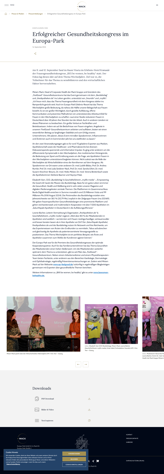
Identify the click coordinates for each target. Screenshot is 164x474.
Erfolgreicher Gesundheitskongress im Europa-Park (66, 14)
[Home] (82, 7)
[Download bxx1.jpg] (68, 347)
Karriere (129, 442)
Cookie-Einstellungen (74, 464)
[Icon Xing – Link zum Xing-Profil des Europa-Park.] (93, 461)
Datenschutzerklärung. (13, 464)
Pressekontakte (132, 438)
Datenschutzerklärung (135, 461)
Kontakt (129, 434)
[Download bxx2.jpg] (126, 339)
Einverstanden (74, 454)
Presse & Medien (18, 14)
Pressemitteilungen (36, 14)
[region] (46, 459)
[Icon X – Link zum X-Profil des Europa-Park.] (88, 461)
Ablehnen (74, 459)
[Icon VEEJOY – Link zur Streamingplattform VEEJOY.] (97, 461)
